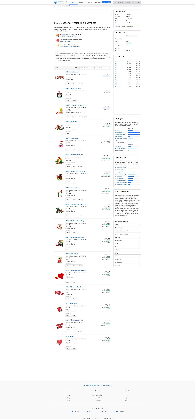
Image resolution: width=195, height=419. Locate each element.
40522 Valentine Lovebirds (66, 36)
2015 (69, 241)
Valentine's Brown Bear (120, 134)
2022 (69, 158)
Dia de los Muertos (119, 240)
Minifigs (68, 397)
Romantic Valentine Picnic (123, 180)
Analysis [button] (90, 2)
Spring (116, 253)
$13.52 (108, 141)
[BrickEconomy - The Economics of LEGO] (61, 2)
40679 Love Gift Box (72, 138)
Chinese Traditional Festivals (121, 234)
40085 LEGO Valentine (73, 254)
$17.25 (108, 305)
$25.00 (108, 206)
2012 (69, 291)
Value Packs (118, 265)
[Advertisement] (82, 13)
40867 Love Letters (72, 72)
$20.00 (108, 272)
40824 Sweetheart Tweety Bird (67, 46)
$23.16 (108, 239)
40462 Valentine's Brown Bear (75, 171)
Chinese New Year (119, 227)
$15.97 (108, 190)
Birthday (117, 224)
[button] (118, 36)
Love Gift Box (120, 171)
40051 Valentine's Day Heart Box (76, 270)
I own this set (101, 82)
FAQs (126, 395)
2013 (69, 274)
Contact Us (97, 397)
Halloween (117, 249)
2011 (69, 307)
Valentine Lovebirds (119, 132)
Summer (117, 256)
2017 (69, 208)
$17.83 (108, 289)
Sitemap (126, 400)
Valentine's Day (118, 262)
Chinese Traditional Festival (121, 231)
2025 (69, 109)
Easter (116, 243)
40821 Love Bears (71, 121)
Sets (56, 6)
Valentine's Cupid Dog (122, 184)
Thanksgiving (118, 259)
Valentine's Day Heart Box (121, 138)
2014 (69, 258)
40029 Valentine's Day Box (74, 287)
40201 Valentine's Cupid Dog (75, 221)
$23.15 (108, 92)
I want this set (101, 84)
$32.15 (108, 223)
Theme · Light (107, 385)
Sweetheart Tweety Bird (120, 148)
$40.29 (108, 157)
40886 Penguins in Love (73, 88)
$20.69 (108, 256)
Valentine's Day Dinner (122, 182)
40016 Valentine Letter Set (74, 320)
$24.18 (108, 338)
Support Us (98, 400)
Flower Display (120, 178)
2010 (69, 340)
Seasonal (61, 6)
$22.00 (108, 124)
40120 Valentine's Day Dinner (75, 237)
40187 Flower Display (72, 188)
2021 (69, 175)
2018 (69, 191)
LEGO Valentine (118, 136)
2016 (69, 224)
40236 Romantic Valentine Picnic (76, 204)
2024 (69, 142)
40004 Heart (63, 41)
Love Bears (117, 130)
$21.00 (108, 173)
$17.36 (108, 322)
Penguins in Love (121, 169)
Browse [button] (74, 2)
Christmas (117, 237)
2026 (69, 76)
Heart (116, 140)
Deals (68, 400)
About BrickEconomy (97, 395)
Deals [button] (81, 2)
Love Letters (118, 146)
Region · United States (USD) (92, 385)
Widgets (126, 397)
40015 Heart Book (71, 303)
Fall (115, 246)
